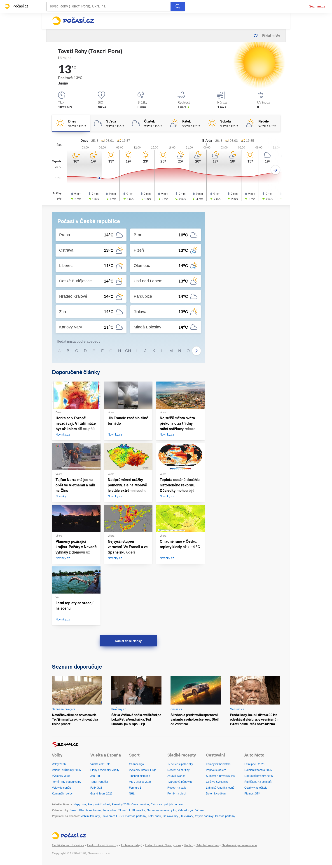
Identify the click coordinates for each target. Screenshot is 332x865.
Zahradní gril (186, 810)
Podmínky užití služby (102, 845)
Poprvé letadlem (216, 770)
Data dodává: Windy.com (163, 845)
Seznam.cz (317, 6)
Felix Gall (96, 787)
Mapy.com (79, 804)
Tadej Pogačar (99, 781)
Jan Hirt (95, 776)
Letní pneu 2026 (254, 764)
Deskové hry (171, 816)
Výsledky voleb (61, 776)
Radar (188, 845)
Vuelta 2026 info (100, 764)
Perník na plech (177, 793)
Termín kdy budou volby (66, 781)
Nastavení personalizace (239, 845)
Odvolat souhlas (207, 845)
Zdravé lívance (176, 776)
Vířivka (199, 810)
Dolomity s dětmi (216, 793)
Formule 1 (135, 787)
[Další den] (275, 169)
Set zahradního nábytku (161, 810)
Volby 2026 (59, 764)
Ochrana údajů (131, 845)
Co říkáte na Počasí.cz (68, 845)
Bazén (73, 810)
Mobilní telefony (90, 816)
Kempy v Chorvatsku (218, 764)
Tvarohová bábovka (179, 781)
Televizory (187, 816)
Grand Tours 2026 (101, 793)
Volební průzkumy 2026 (66, 770)
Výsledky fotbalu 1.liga (143, 770)
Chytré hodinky (204, 816)
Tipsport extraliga (139, 776)
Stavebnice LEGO (113, 816)
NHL (132, 793)
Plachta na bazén (90, 810)
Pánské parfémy (225, 816)
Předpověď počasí (99, 804)
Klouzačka (138, 810)
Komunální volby (62, 793)
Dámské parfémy (135, 816)
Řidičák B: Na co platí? (258, 781)
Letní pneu (154, 816)
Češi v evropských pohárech (168, 804)
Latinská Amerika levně (220, 787)
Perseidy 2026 (121, 804)
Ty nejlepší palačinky (180, 764)
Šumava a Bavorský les (220, 776)
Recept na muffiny (178, 770)
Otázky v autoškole (255, 787)
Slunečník (124, 810)
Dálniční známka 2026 (258, 770)
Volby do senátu (62, 787)
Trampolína (110, 810)
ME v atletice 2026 (140, 781)
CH (128, 351)
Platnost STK (252, 793)
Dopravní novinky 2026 (258, 776)
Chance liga (136, 764)
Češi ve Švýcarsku (217, 781)
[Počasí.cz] (73, 20)
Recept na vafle (177, 787)
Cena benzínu (140, 804)
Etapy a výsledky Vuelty (104, 770)
